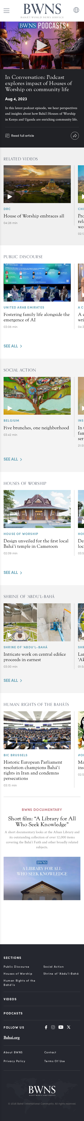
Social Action (53, 966)
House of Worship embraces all (34, 216)
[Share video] (75, 136)
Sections (13, 957)
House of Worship (21, 533)
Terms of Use (54, 1061)
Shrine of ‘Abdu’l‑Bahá (61, 973)
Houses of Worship (18, 973)
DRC (7, 208)
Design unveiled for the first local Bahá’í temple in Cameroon (36, 543)
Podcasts (13, 1013)
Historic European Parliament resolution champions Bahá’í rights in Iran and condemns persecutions (33, 770)
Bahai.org (12, 1037)
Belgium (11, 420)
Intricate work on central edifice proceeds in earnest (35, 656)
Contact (50, 1052)
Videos (10, 999)
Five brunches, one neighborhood (36, 427)
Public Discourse (17, 966)
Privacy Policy (14, 1061)
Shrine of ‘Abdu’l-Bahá (25, 647)
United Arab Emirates (24, 307)
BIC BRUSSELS (16, 755)
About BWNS (13, 1052)
